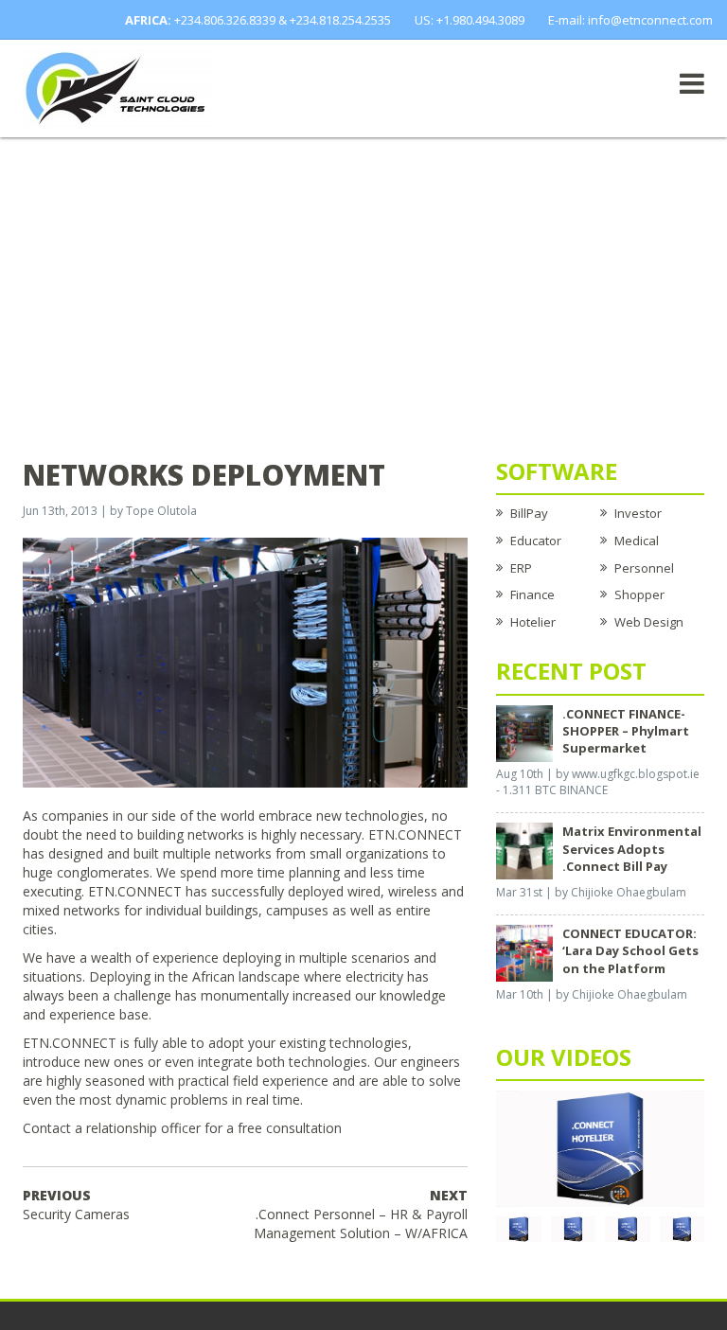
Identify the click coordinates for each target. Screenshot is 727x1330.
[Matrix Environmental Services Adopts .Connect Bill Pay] (524, 850)
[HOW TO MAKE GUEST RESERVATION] (600, 1147)
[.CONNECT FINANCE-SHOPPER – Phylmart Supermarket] (524, 731)
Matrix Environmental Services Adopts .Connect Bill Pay (631, 848)
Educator (535, 540)
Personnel (644, 567)
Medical (636, 540)
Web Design (648, 621)
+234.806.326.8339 (224, 19)
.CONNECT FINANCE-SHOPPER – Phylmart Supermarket (625, 730)
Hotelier (533, 621)
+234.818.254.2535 (340, 19)
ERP (521, 567)
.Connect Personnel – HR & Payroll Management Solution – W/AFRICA (361, 1214)
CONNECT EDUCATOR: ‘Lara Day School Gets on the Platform (630, 950)
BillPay (529, 513)
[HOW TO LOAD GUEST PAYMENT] (682, 1227)
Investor (638, 513)
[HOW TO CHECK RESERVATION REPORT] (627, 1227)
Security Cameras (76, 1204)
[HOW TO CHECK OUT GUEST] (518, 1227)
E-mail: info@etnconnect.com (630, 19)
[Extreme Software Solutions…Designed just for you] (117, 87)
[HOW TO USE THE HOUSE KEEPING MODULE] (573, 1227)
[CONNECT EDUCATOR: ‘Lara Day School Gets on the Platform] (524, 952)
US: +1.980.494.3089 (469, 19)
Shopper (639, 594)
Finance (532, 594)
